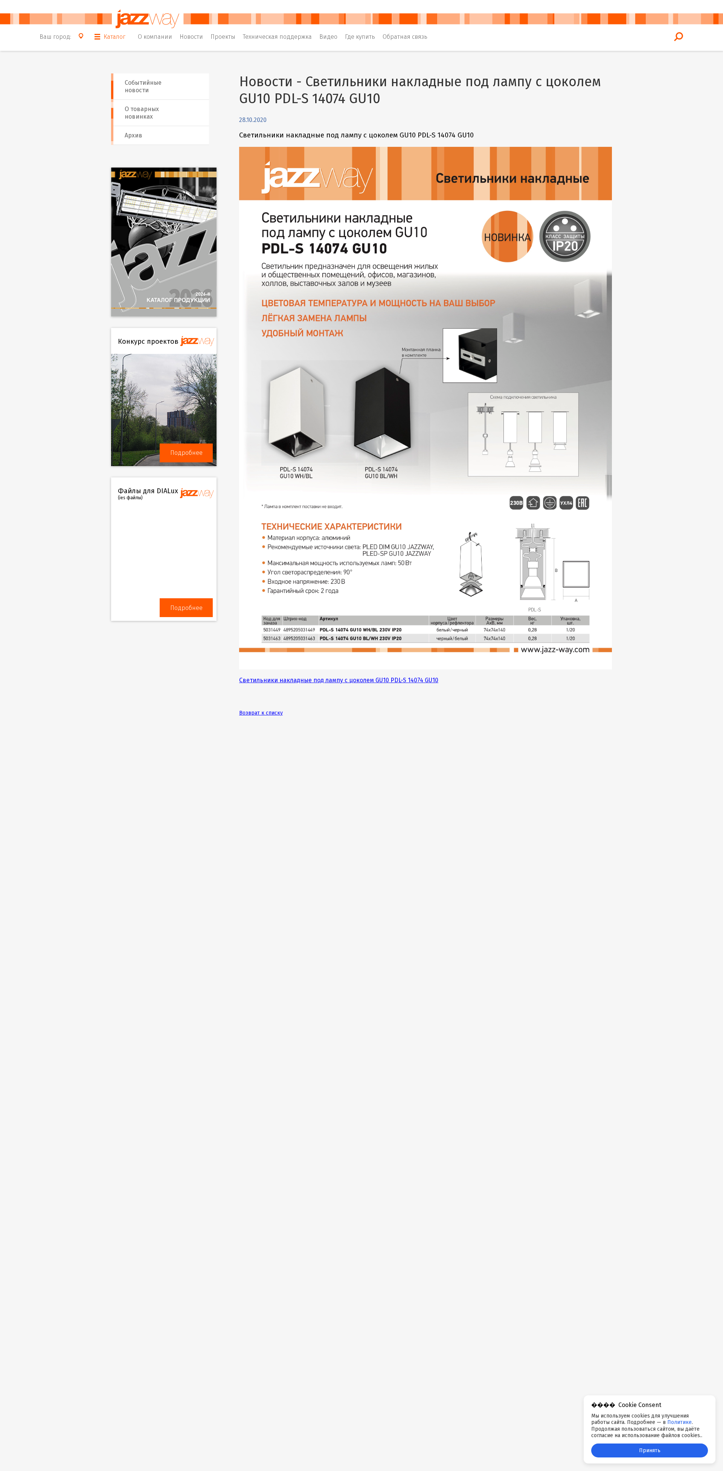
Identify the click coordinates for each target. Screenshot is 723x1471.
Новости (191, 36)
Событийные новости (143, 86)
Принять (649, 1450)
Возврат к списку (261, 713)
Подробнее (186, 452)
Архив (133, 135)
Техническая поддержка (277, 36)
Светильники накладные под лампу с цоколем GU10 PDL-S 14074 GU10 (338, 680)
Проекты (222, 36)
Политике (679, 1422)
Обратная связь (405, 36)
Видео (328, 36)
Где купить (360, 36)
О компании (155, 36)
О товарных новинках (142, 112)
